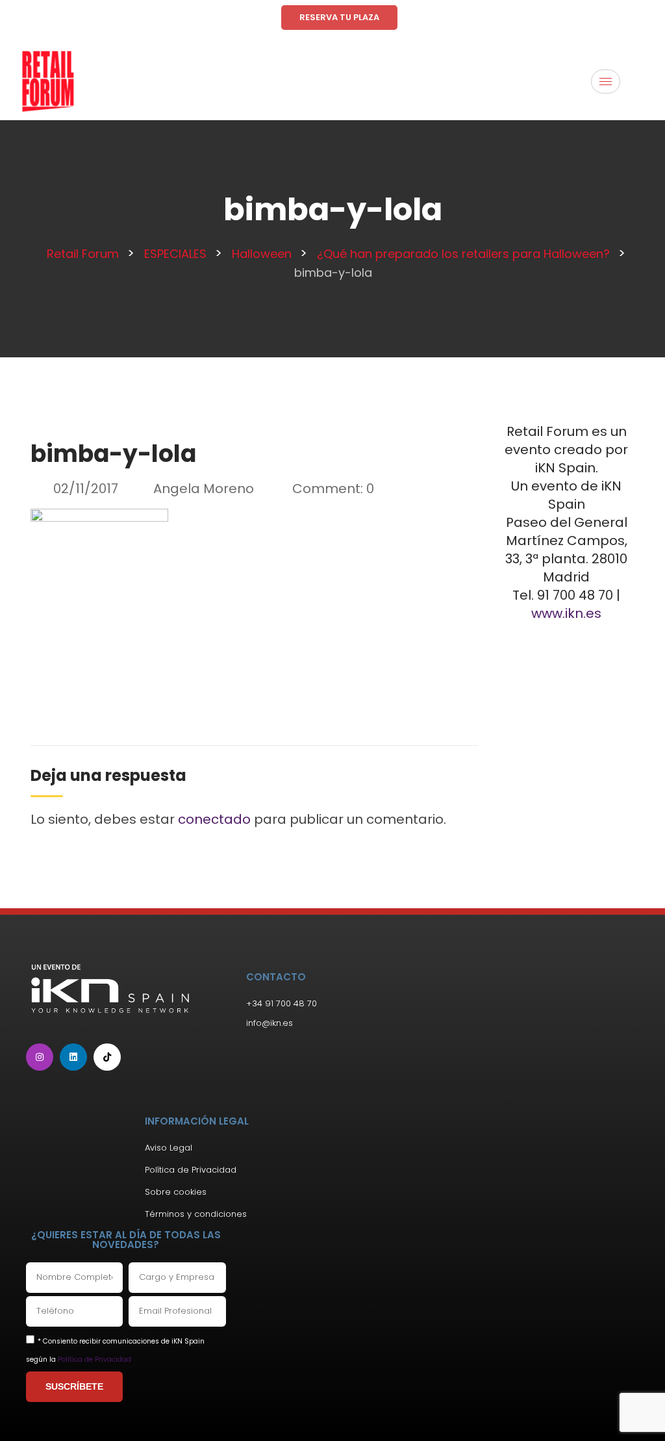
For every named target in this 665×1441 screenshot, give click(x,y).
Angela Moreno (203, 488)
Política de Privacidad (94, 1359)
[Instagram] (39, 1057)
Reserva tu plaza (339, 17)
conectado (214, 819)
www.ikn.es (566, 613)
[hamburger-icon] (605, 82)
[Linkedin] (73, 1057)
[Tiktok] (107, 1057)
